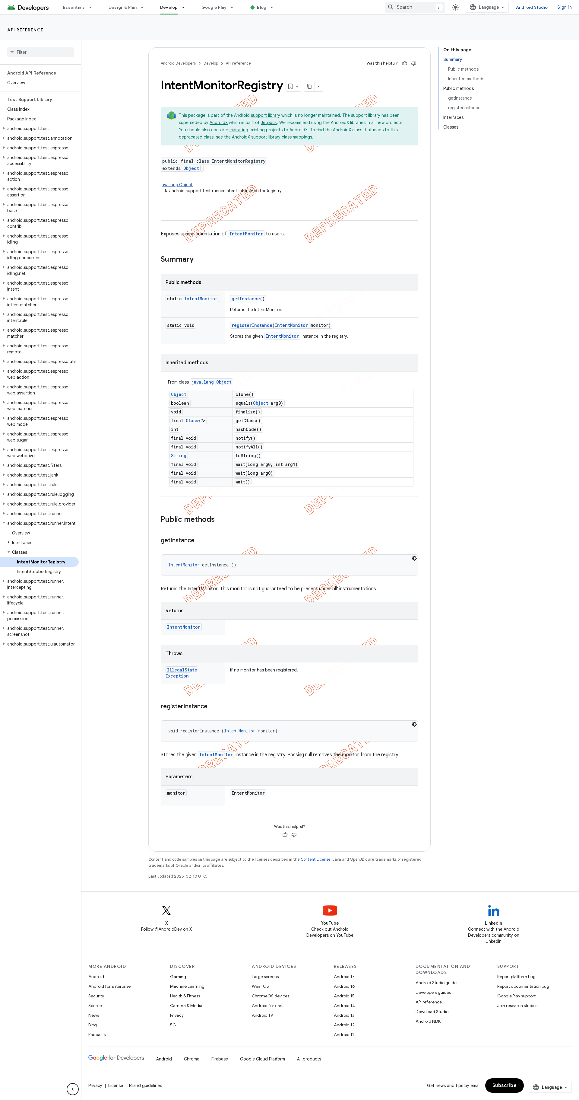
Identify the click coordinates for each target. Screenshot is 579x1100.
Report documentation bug (523, 986)
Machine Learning (187, 986)
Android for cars (267, 1005)
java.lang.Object (177, 184)
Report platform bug (516, 976)
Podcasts (97, 1034)
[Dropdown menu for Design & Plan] (145, 7)
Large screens (265, 976)
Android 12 (344, 1025)
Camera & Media (186, 1005)
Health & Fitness (185, 996)
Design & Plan (123, 7)
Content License (316, 859)
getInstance (246, 298)
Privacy (177, 1015)
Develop (169, 7)
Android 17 (344, 976)
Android (96, 976)
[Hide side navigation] (73, 1089)
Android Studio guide (436, 982)
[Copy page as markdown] (309, 86)
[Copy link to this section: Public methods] (221, 520)
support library (265, 115)
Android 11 (344, 1034)
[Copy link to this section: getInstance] (201, 540)
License (115, 1085)
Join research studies (517, 1005)
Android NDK (428, 1021)
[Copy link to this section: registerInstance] (213, 706)
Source (95, 1005)
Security (96, 996)
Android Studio (532, 7)
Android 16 (344, 986)
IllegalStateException (181, 673)
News (93, 1015)
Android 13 (344, 1015)
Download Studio (432, 1011)
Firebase (219, 1059)
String (178, 455)
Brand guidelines (145, 1085)
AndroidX (219, 122)
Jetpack (269, 122)
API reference (25, 30)
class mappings (297, 137)
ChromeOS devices (270, 996)
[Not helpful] (413, 63)
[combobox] (415, 7)
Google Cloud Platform (262, 1059)
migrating (238, 129)
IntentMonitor (246, 234)
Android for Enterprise (109, 986)
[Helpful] (404, 63)
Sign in (564, 7)
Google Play (214, 7)
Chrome (191, 1059)
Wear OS (260, 986)
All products (309, 1059)
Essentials (74, 7)
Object (191, 168)
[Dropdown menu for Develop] (186, 7)
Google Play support (516, 996)
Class (192, 420)
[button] (39, 128)
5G (173, 1025)
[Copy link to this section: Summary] (200, 259)
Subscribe (504, 1085)
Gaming (178, 976)
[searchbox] (40, 52)
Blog (261, 7)
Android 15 (344, 996)
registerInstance (252, 325)
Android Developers (178, 63)
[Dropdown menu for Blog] (274, 7)
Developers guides (433, 992)
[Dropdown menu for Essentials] (93, 7)
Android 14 (344, 1005)
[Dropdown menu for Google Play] (234, 7)
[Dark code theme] (414, 558)
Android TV (262, 1015)
